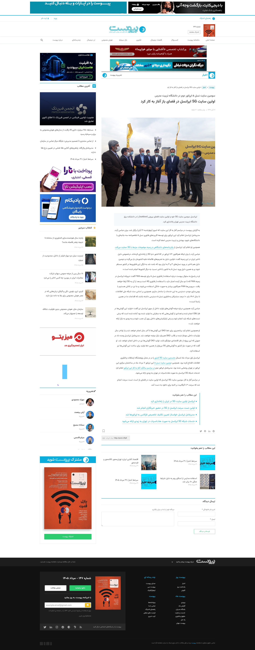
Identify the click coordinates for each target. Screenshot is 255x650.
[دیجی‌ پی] (176, 8)
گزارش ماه (182, 606)
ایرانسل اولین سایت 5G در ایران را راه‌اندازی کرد (173, 401)
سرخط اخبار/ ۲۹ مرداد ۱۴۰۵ (126, 480)
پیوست (211, 87)
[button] (41, 40)
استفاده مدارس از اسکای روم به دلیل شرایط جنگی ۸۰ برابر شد (178, 480)
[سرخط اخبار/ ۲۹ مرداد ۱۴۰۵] (148, 488)
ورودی (183, 602)
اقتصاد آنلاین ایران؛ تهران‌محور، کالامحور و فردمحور (120, 461)
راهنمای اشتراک (205, 18)
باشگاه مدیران (180, 609)
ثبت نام (44, 18)
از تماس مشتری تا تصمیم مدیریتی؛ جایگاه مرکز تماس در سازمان (66, 141)
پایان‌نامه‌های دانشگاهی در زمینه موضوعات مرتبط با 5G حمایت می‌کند (144, 247)
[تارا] (68, 178)
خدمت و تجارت (180, 613)
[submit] (88, 605)
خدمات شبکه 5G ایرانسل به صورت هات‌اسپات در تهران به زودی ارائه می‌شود (158, 421)
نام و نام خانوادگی (209, 509)
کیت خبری (151, 616)
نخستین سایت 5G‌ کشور (165, 358)
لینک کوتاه (109, 438)
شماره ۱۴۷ (196, 27)
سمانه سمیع (78, 425)
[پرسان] (158, 51)
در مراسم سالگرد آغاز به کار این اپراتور (139, 368)
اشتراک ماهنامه (194, 32)
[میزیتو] (68, 341)
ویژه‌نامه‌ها (151, 602)
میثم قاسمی (79, 437)
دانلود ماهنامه (80, 588)
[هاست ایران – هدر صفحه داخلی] (158, 65)
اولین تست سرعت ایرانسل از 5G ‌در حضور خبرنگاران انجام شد (166, 408)
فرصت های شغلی (149, 613)
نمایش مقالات (56, 588)
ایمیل (213, 519)
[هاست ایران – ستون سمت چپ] (68, 67)
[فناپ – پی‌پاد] (68, 208)
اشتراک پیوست (67, 536)
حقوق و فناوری (180, 616)
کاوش (183, 590)
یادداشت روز (181, 587)
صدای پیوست (150, 583)
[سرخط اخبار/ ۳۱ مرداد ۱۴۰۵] (207, 469)
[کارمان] (68, 372)
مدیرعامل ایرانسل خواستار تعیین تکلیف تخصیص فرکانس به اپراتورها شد (160, 415)
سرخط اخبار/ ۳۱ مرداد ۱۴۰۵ (185, 461)
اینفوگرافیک (151, 590)
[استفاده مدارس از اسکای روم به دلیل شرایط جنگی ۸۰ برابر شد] (207, 488)
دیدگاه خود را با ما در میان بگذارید (163, 509)
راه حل (183, 620)
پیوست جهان (180, 623)
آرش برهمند (79, 412)
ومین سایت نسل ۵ (162, 363)
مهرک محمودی (78, 399)
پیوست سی (151, 587)
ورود (55, 18)
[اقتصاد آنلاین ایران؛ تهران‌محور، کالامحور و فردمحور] (148, 469)
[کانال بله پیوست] (78, 8)
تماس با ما (151, 606)
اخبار (204, 75)
